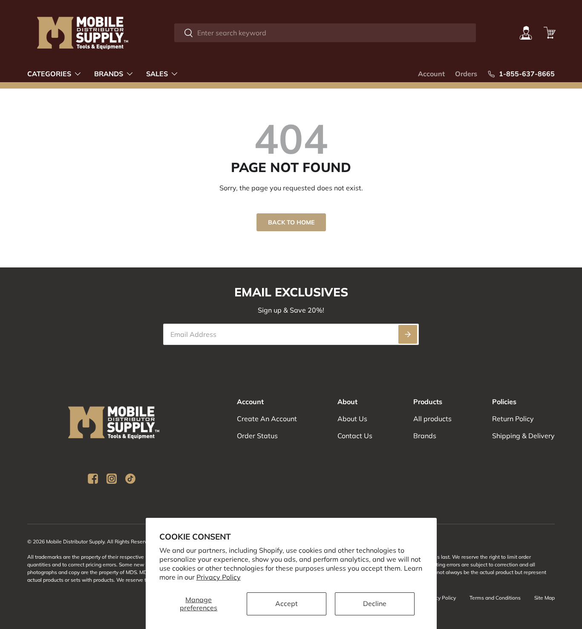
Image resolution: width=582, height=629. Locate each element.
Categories (49, 73)
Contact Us (354, 435)
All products (432, 418)
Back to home (291, 222)
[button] (549, 32)
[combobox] (325, 32)
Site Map (544, 598)
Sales (157, 73)
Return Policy (513, 418)
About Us (352, 418)
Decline (374, 603)
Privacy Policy (218, 577)
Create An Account (267, 418)
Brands (108, 73)
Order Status (257, 435)
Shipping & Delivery (523, 435)
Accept (286, 603)
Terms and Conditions (495, 598)
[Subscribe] (407, 334)
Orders (466, 73)
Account (431, 73)
